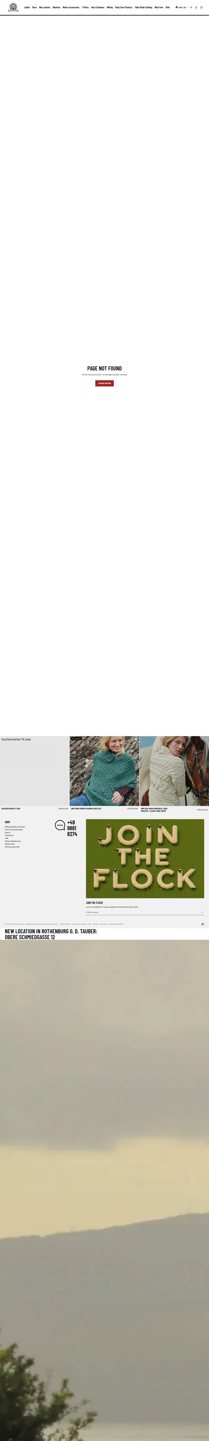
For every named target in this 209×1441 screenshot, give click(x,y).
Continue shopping (104, 383)
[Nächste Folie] (135, 771)
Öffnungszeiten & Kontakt (15, 827)
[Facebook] (202, 924)
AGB (6, 838)
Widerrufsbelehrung (13, 841)
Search (7, 832)
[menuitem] (168, 7)
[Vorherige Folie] (73, 771)
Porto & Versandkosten (14, 830)
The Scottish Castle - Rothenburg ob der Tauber (26, 924)
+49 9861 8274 (72, 828)
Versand (95, 924)
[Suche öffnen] (191, 7)
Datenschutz (10, 844)
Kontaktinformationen (116, 924)
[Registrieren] (202, 912)
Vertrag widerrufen (12, 847)
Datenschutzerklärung (79, 924)
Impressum (9, 835)
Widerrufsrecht (65, 924)
